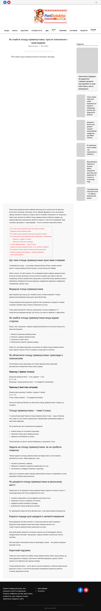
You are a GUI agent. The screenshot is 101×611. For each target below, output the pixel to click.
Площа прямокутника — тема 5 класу (23, 244)
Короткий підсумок (17, 255)
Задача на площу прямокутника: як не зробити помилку (29, 247)
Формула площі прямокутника (20, 231)
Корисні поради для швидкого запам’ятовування (27, 252)
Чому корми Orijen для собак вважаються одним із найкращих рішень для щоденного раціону (91, 106)
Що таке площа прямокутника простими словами (27, 229)
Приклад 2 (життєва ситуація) (23, 242)
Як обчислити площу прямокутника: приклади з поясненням (30, 236)
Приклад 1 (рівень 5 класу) (22, 239)
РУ (96, 2)
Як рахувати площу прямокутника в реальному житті (28, 249)
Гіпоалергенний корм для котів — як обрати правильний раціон (93, 193)
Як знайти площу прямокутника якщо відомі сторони (28, 234)
